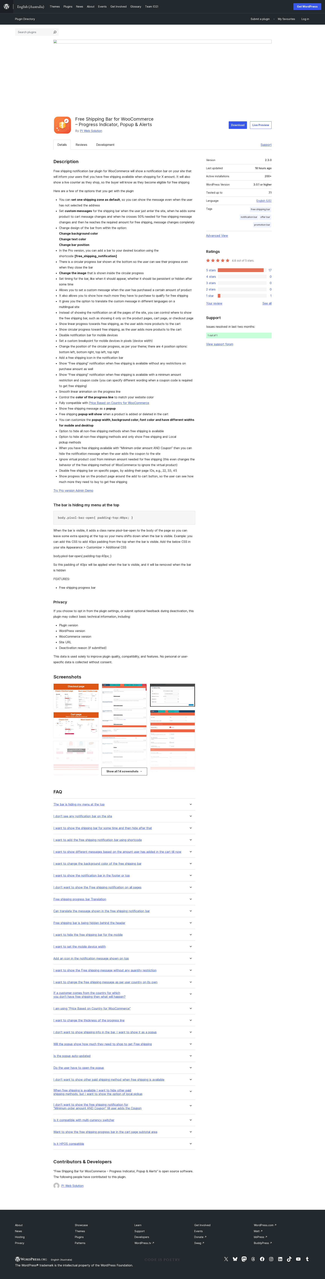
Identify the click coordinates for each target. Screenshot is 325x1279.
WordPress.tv (144, 1243)
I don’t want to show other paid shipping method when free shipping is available (108, 1079)
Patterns (80, 1243)
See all (267, 303)
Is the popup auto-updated (72, 1056)
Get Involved (202, 1225)
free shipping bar (260, 209)
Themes (80, 1231)
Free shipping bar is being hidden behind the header (89, 923)
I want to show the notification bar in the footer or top (91, 875)
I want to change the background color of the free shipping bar (97, 863)
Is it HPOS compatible (68, 1144)
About (19, 1225)
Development (105, 145)
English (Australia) (61, 1259)
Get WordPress (307, 6)
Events (198, 1231)
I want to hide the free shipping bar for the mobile (88, 935)
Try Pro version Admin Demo (73, 490)
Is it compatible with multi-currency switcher (83, 1120)
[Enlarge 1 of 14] (94, 688)
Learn (137, 1225)
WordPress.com (265, 1225)
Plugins (79, 1237)
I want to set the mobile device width (79, 946)
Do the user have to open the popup (78, 1068)
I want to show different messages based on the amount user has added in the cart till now (117, 852)
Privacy (19, 1243)
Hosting (20, 1237)
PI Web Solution (91, 131)
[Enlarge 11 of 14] (190, 688)
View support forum (219, 344)
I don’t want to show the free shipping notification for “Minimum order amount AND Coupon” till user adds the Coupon (97, 1106)
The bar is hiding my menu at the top (79, 804)
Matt (258, 1231)
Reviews (81, 145)
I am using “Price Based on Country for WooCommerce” (92, 1008)
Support (266, 145)
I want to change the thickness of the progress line (89, 1020)
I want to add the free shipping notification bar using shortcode (97, 840)
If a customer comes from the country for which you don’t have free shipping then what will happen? (89, 994)
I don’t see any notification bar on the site (82, 816)
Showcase (81, 1225)
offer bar (265, 217)
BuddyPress (263, 1243)
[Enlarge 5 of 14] (94, 779)
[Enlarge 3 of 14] (94, 746)
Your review (214, 303)
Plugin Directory (25, 19)
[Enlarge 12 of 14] (190, 715)
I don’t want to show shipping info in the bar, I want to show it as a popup (105, 1032)
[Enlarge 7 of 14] (142, 688)
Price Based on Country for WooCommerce (119, 403)
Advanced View (217, 235)
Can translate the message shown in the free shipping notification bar (101, 911)
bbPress (260, 1237)
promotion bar (262, 224)
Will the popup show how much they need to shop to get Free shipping (102, 1044)
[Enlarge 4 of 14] (94, 769)
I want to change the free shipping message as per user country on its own (105, 982)
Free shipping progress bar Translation (79, 899)
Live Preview (260, 125)
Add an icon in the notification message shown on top (91, 958)
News (18, 1231)
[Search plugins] (55, 32)
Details (62, 145)
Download (238, 125)
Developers (141, 1237)
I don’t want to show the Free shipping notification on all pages (97, 887)
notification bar (249, 217)
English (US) (264, 200)
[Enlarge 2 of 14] (94, 717)
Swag (199, 1243)
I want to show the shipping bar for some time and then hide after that (102, 828)
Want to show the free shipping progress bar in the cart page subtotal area (105, 1132)
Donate (200, 1237)
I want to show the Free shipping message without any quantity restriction (104, 970)
